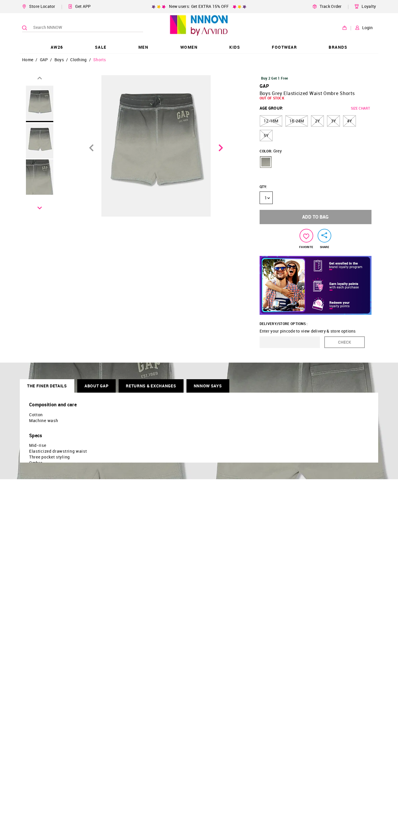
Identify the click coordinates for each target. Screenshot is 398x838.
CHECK (344, 342)
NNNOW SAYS (208, 386)
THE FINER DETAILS (47, 386)
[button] (266, 162)
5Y (266, 135)
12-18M (271, 121)
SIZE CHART (360, 108)
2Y (317, 121)
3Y (333, 121)
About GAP (96, 386)
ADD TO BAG (315, 217)
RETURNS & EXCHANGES (151, 386)
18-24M (296, 121)
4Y (349, 121)
